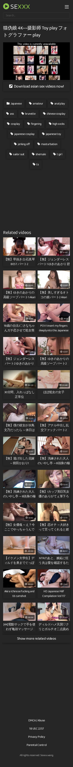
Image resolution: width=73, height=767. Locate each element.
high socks (58, 123)
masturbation (48, 144)
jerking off (23, 144)
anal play (59, 103)
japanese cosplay (24, 134)
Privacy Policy (36, 736)
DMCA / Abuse (36, 720)
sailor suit (19, 154)
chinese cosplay (55, 113)
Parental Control (36, 745)
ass (12, 113)
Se (19, 6)
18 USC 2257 (36, 728)
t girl (59, 154)
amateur (37, 103)
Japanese (16, 103)
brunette (30, 113)
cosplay (15, 123)
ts (37, 164)
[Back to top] (66, 758)
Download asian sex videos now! (38, 86)
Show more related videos (36, 639)
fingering (36, 123)
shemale (40, 154)
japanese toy (53, 134)
